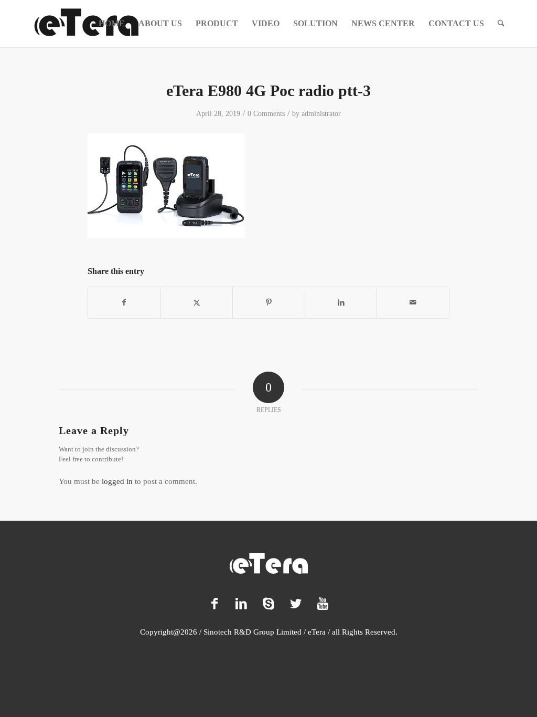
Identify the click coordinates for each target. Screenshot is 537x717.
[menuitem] (112, 23)
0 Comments (266, 114)
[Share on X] (197, 302)
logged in (117, 481)
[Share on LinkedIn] (341, 302)
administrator (321, 114)
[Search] (501, 23)
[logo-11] (86, 23)
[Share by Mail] (413, 302)
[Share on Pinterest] (269, 302)
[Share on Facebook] (124, 302)
